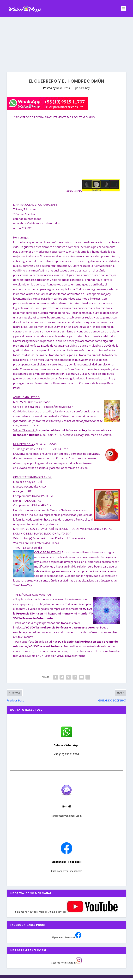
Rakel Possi (63, 88)
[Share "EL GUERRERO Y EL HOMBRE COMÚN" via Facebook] (55, 677)
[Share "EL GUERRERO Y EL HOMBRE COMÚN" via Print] (88, 677)
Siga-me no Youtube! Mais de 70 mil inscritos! (40, 911)
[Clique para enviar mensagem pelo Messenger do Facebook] (66, 853)
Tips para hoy (81, 88)
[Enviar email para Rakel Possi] (66, 798)
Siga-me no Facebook (63, 937)
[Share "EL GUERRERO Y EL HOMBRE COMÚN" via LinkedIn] (75, 677)
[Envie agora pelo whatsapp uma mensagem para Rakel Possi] (66, 736)
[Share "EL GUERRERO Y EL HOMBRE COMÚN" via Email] (81, 677)
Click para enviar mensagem (66, 870)
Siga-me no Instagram (63, 962)
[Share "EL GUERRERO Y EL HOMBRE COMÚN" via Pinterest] (68, 677)
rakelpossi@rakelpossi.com (66, 815)
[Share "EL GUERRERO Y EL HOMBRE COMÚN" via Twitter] (62, 677)
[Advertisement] (66, 41)
